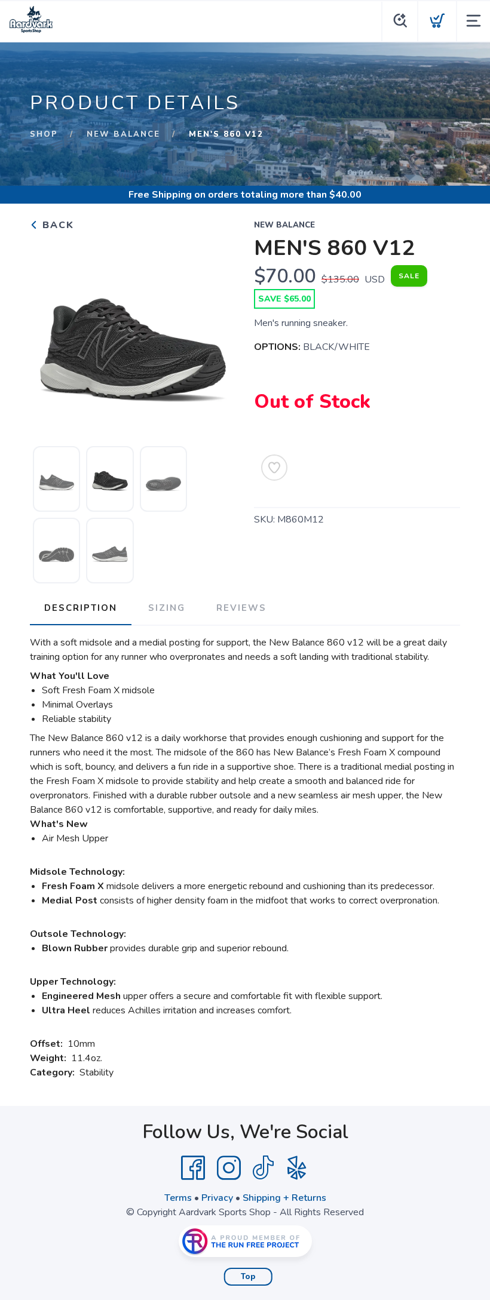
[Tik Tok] (263, 1168)
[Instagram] (229, 1168)
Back (56, 225)
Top (248, 1276)
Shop (44, 134)
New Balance (123, 134)
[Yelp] (297, 1168)
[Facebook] (193, 1168)
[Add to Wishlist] (274, 467)
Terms (178, 1197)
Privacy (217, 1197)
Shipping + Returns (284, 1197)
